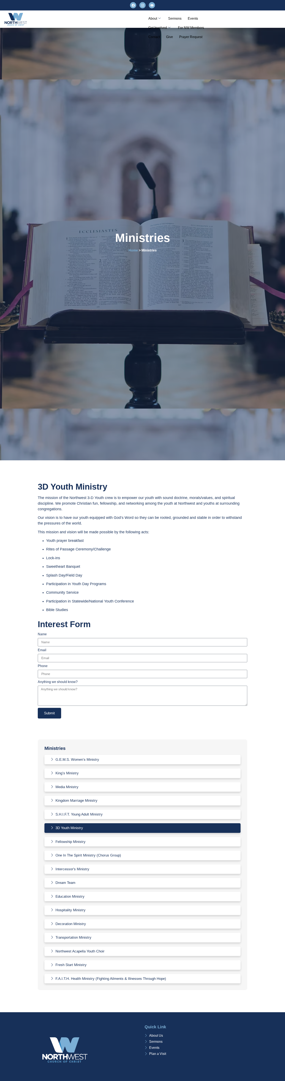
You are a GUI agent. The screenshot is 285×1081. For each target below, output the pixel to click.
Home (133, 250)
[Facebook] (133, 5)
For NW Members (191, 27)
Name (42, 634)
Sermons (175, 18)
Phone (43, 666)
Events (193, 18)
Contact (154, 37)
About (152, 18)
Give (169, 37)
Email (42, 650)
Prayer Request (190, 37)
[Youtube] (152, 5)
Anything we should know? (58, 682)
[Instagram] (142, 5)
